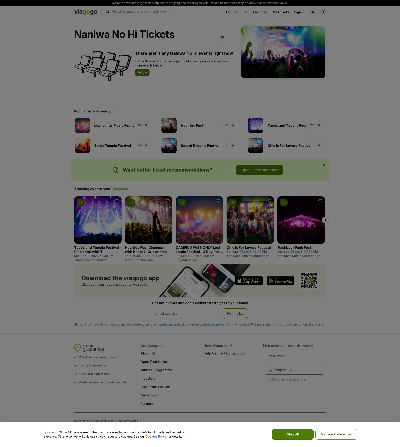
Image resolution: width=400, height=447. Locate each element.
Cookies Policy (156, 436)
